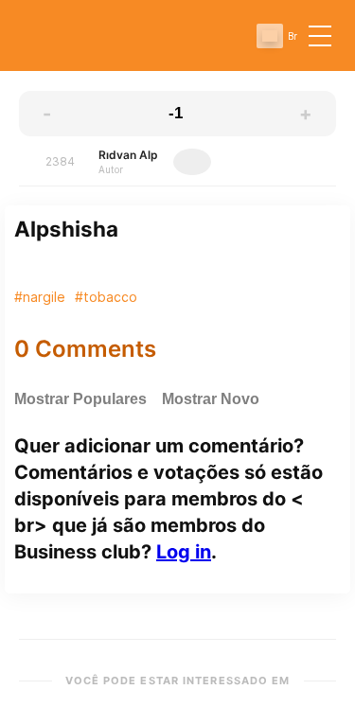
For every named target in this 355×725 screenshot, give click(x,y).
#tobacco (106, 297)
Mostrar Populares (80, 399)
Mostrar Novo (210, 399)
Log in (183, 551)
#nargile (39, 297)
